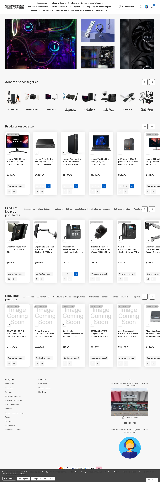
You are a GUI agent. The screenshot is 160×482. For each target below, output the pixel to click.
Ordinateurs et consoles (13, 400)
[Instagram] (131, 423)
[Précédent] (145, 82)
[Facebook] (126, 423)
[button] (41, 44)
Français (150, 480)
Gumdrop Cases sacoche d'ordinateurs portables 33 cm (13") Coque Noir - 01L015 (73, 334)
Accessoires (9, 384)
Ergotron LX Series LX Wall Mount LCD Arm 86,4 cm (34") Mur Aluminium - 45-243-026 (44, 249)
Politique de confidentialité (15, 474)
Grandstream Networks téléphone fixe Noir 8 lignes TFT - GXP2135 (128, 249)
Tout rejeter (23, 478)
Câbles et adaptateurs (13, 396)
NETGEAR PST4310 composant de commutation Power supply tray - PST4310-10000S (100, 334)
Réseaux (8, 417)
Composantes (10, 425)
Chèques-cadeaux (44, 388)
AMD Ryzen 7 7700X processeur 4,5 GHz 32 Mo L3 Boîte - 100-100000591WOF (128, 162)
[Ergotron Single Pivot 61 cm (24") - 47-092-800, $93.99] (17, 232)
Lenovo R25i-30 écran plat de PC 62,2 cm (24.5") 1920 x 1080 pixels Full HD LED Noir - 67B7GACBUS (17, 162)
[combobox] (152, 480)
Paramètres (9, 478)
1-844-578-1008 (131, 418)
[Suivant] (152, 82)
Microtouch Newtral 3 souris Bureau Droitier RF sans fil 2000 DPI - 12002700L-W (100, 249)
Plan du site (42, 392)
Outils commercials (12, 405)
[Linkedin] (134, 423)
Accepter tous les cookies (42, 478)
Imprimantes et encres (13, 430)
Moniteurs (8, 392)
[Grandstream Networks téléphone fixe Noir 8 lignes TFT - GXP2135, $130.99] (129, 232)
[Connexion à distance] (146, 6)
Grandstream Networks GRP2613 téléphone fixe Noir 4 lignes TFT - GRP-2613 (72, 249)
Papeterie (8, 409)
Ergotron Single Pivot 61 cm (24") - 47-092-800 (16, 249)
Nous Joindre (43, 384)
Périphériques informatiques (15, 413)
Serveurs (8, 421)
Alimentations (10, 388)
